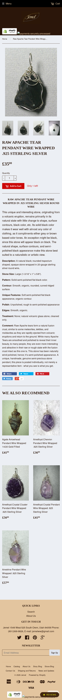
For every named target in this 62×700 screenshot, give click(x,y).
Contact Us (10, 670)
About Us (31, 615)
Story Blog (37, 666)
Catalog (17, 666)
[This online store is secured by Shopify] (9, 33)
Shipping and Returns (27, 670)
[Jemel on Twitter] (19, 638)
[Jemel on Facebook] (27, 638)
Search (31, 611)
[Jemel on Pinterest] (35, 638)
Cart (57, 3)
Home (4, 38)
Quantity (6, 173)
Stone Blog (49, 666)
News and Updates (46, 670)
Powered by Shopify (37, 675)
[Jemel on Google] (43, 638)
